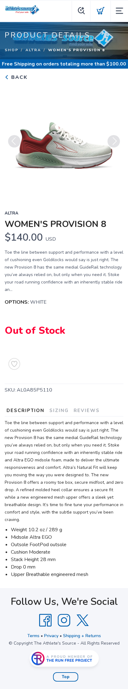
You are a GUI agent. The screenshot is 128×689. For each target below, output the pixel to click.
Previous (14, 141)
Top (66, 677)
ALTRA (33, 50)
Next (113, 141)
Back (18, 77)
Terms (33, 636)
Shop (11, 50)
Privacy (51, 636)
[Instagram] (64, 620)
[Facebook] (45, 620)
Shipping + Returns (82, 636)
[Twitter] (82, 620)
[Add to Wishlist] (14, 364)
